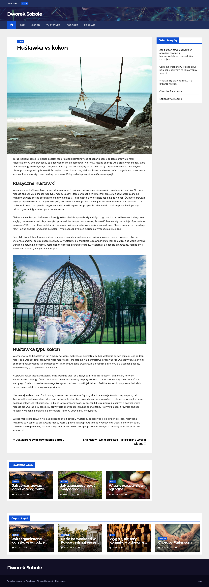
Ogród (35, 25)
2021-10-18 (118, 548)
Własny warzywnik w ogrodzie (126, 487)
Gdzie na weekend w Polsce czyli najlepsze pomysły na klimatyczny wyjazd (178, 69)
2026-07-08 (21, 548)
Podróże (72, 25)
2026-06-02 (70, 548)
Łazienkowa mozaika (171, 98)
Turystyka (53, 25)
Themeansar (60, 581)
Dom (22, 25)
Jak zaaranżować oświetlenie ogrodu (39, 439)
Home (199, 581)
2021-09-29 (167, 548)
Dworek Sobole (24, 14)
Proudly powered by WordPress (21, 581)
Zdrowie (89, 25)
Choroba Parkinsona (170, 91)
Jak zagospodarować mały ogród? (77, 487)
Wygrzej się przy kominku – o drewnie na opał (126, 542)
